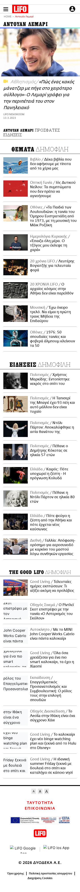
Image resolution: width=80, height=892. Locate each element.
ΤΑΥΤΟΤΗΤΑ (40, 803)
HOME (7, 17)
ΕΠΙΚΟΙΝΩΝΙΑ (40, 808)
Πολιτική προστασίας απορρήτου (50, 873)
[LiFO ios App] (56, 849)
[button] (6, 9)
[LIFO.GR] (20, 10)
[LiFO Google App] (23, 849)
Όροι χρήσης (15, 873)
